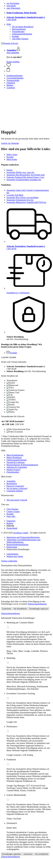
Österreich (11, 521)
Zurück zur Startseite (10, 143)
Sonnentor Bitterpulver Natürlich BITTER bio (26, 202)
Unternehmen (12, 554)
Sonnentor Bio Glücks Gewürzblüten (22, 197)
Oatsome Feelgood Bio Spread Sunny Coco (25, 177)
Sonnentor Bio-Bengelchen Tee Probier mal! (26, 175)
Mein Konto (12, 159)
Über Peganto (12, 509)
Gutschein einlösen (15, 491)
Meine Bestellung (14, 457)
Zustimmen (6, 609)
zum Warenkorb (13, 8)
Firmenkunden (13, 472)
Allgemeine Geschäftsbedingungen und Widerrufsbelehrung (23, 541)
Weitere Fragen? (14, 469)
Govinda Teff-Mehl (15, 195)
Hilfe (9, 24)
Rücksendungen (19, 29)
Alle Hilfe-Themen (20, 39)
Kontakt (15, 36)
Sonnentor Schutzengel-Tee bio (20, 200)
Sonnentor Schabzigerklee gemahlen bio (24, 179)
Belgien (10, 523)
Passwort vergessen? (15, 486)
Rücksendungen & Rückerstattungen (22, 465)
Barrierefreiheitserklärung (17, 544)
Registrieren (12, 483)
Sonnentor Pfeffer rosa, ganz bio (20, 172)
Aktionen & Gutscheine (17, 467)
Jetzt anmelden (13, 52)
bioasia (10, 170)
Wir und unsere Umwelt (17, 500)
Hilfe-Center (12, 154)
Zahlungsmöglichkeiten (22, 34)
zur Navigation (13, 3)
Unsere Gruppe (13, 511)
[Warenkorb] (29, 69)
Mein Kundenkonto (15, 455)
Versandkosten (18, 31)
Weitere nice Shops (15, 556)
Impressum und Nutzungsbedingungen (23, 537)
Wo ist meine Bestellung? (23, 27)
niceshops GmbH (20, 533)
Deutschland (12, 528)
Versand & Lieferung (16, 462)
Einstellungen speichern (11, 854)
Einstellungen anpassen (38, 609)
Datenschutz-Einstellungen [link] (18, 549)
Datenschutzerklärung (37, 604)
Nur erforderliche (20, 609)
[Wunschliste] (9, 66)
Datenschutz (12, 547)
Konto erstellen (13, 62)
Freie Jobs (11, 516)
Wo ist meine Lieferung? (17, 488)
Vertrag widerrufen (9, 561)
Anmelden (11, 481)
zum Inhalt (11, 6)
